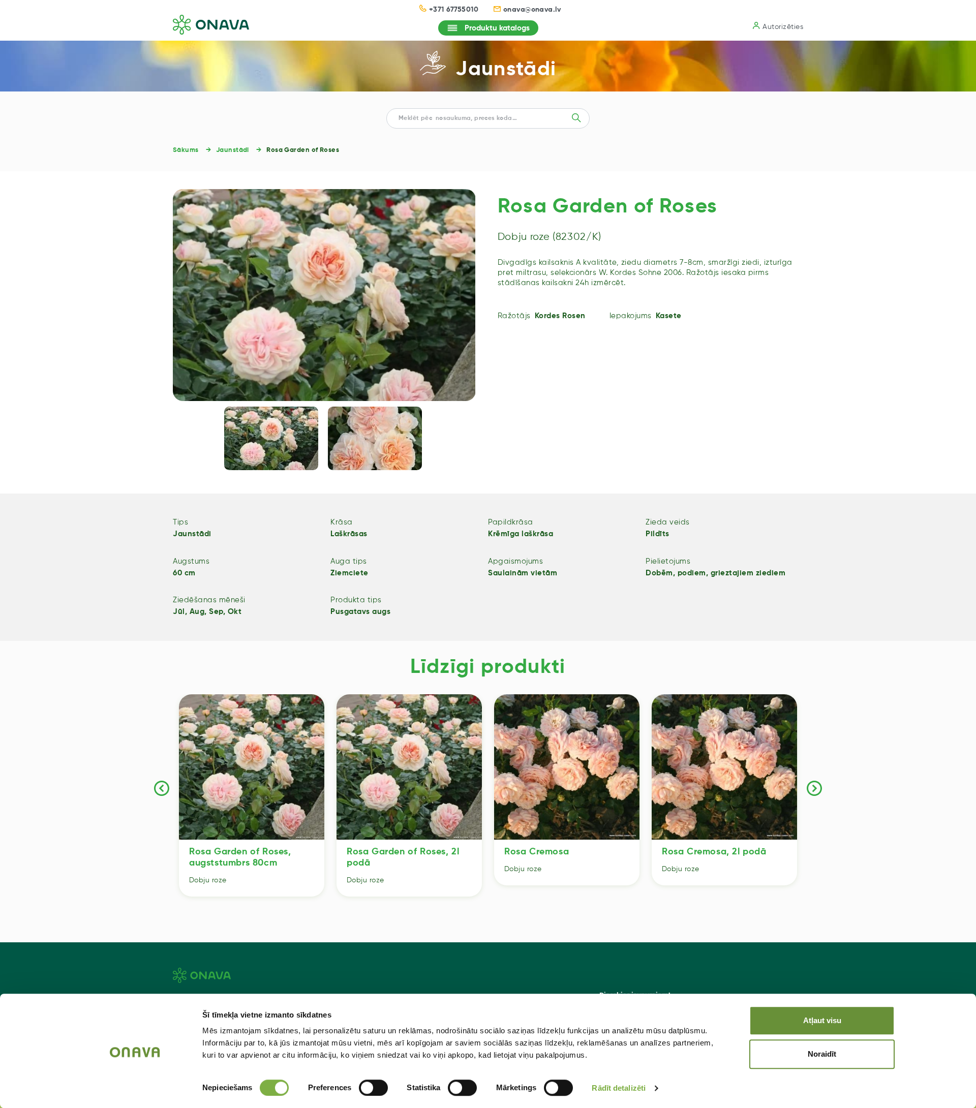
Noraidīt (822, 1054)
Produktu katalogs (497, 28)
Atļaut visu (822, 1020)
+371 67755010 (453, 9)
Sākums (186, 150)
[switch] (373, 1088)
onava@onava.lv (532, 9)
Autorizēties (782, 26)
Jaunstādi (505, 69)
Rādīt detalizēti (619, 1088)
